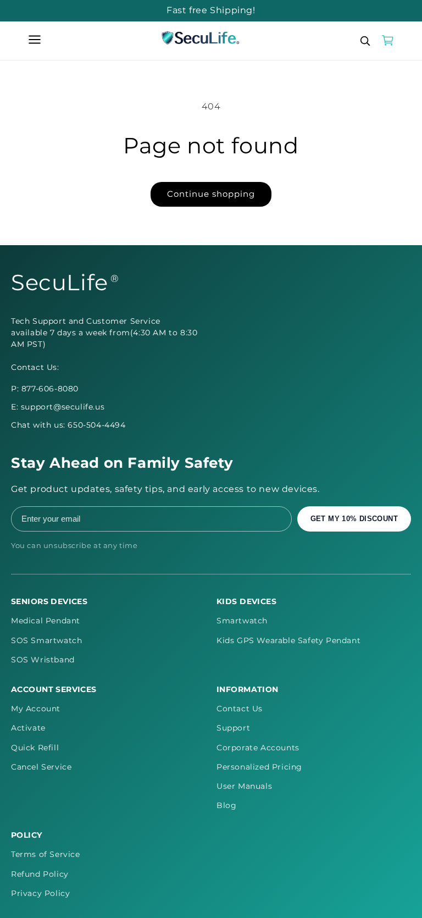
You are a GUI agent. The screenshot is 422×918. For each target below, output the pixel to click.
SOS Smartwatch (46, 640)
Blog (226, 805)
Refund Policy (40, 874)
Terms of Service (45, 854)
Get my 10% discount (354, 519)
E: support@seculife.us (57, 407)
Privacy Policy (40, 893)
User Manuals (244, 786)
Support (233, 728)
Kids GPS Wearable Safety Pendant (288, 640)
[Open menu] (34, 40)
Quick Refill (35, 748)
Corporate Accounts (257, 748)
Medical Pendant (45, 621)
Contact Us (239, 709)
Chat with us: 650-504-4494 (68, 425)
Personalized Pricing (259, 767)
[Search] (365, 41)
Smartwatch (242, 621)
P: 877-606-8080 (45, 389)
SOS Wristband (43, 660)
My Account (35, 709)
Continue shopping (211, 194)
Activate (28, 728)
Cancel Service (41, 767)
